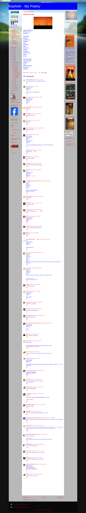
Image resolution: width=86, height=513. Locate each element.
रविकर (27, 120)
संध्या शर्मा (27, 216)
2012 (13, 59)
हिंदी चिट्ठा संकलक (13, 142)
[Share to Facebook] (45, 72)
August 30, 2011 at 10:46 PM (35, 340)
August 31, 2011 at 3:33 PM (40, 404)
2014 (13, 56)
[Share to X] (44, 72)
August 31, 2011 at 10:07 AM (36, 379)
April (14, 84)
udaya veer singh (29, 252)
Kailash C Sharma (13, 106)
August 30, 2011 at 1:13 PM (33, 86)
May (14, 82)
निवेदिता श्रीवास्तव (29, 444)
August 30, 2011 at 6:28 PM (33, 232)
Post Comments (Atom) (32, 499)
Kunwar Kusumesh (30, 370)
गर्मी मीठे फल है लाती (15, 43)
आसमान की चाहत (28, 14)
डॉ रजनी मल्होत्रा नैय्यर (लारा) (31, 434)
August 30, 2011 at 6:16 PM (37, 226)
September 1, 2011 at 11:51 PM (38, 425)
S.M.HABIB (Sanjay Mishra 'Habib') (33, 180)
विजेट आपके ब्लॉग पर (13, 27)
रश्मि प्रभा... (28, 474)
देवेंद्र (27, 334)
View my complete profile (15, 102)
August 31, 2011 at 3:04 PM (39, 393)
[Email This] (41, 72)
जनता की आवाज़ (15, 71)
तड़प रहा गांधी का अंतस (16, 74)
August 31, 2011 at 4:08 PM (36, 411)
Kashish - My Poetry (24, 6)
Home (43, 497)
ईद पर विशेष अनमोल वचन (30, 399)
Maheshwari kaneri (29, 315)
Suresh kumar (28, 97)
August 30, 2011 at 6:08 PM (34, 216)
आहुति (27, 232)
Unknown (28, 291)
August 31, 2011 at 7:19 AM (34, 358)
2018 (13, 50)
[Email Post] (39, 72)
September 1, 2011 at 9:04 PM (49, 417)
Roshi (27, 351)
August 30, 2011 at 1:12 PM (37, 79)
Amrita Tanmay (29, 79)
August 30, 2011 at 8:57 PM (37, 302)
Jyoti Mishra (28, 379)
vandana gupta (29, 209)
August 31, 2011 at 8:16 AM (39, 370)
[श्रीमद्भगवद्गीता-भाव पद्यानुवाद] (11, 121)
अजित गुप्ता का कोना (29, 196)
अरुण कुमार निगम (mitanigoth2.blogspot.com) (34, 417)
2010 (13, 90)
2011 (13, 61)
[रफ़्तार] (12, 150)
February (15, 87)
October (14, 65)
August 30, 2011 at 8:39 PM (35, 284)
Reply (27, 82)
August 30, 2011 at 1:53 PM (36, 113)
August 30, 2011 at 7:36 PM (44, 239)
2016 (13, 53)
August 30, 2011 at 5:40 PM (38, 196)
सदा (26, 86)
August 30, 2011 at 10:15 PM (33, 334)
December (15, 62)
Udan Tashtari (29, 302)
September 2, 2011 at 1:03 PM (42, 434)
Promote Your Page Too (14, 122)
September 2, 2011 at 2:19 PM (38, 444)
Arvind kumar (28, 226)
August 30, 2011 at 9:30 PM (37, 308)
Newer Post (26, 497)
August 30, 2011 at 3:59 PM (36, 150)
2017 (13, 51)
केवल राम (27, 358)
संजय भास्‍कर (28, 163)
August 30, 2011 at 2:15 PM (34, 120)
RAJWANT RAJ (29, 425)
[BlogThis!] (42, 72)
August (14, 68)
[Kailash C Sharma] (14, 115)
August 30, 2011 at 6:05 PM (37, 209)
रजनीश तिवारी (28, 411)
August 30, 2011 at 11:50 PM (34, 351)
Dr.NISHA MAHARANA (30, 464)
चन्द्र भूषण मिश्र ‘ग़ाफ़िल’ (30, 404)
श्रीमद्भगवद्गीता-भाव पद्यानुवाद (14, 120)
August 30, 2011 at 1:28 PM (37, 97)
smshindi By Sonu (29, 393)
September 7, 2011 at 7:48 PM (40, 464)
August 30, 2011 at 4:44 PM (36, 163)
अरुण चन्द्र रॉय (28, 107)
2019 (13, 48)
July (14, 79)
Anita (27, 134)
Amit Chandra (28, 308)
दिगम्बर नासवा (28, 457)
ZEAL (27, 156)
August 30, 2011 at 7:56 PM (38, 252)
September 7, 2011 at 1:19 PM (36, 457)
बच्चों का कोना (14, 42)
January (14, 88)
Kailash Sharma (15, 99)
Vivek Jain (28, 340)
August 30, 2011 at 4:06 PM (33, 156)
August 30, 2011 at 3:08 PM (33, 134)
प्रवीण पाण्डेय (28, 113)
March (14, 85)
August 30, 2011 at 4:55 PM (45, 180)
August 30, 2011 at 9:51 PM (46, 323)
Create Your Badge (13, 116)
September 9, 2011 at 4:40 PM (36, 474)
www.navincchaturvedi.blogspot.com (33, 323)
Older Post (60, 497)
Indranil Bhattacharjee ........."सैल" (32, 239)
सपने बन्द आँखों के (15, 77)
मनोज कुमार (28, 284)
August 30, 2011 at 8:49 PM (35, 291)
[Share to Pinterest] (46, 72)
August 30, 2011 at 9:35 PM (39, 315)
